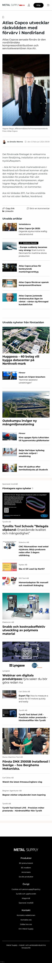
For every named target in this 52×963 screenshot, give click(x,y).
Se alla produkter (26, 877)
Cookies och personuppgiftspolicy (26, 889)
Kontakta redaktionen (26, 915)
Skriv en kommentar (40, 208)
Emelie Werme (16, 142)
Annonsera (26, 872)
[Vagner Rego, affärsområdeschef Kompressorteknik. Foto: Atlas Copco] (26, 90)
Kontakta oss (26, 920)
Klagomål (26, 898)
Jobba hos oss (26, 924)
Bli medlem (26, 868)
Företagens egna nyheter (16, 488)
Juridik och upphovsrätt (26, 894)
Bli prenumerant (26, 863)
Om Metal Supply (26, 929)
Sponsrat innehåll (26, 903)
